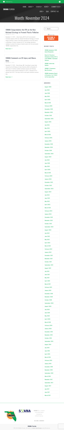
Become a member (51, 38)
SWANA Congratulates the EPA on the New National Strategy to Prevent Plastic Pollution (22, 31)
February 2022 (48, 249)
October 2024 (48, 150)
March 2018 (48, 376)
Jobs (41, 11)
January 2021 (48, 290)
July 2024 (47, 160)
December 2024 (49, 144)
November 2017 (49, 379)
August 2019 (48, 344)
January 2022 (48, 252)
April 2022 (47, 243)
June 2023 (47, 198)
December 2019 (49, 332)
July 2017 (47, 389)
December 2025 (49, 109)
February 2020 (48, 325)
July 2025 (47, 125)
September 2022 (49, 227)
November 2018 (49, 370)
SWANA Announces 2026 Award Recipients (51, 51)
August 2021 (48, 268)
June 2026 (47, 93)
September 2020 (49, 303)
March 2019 (48, 357)
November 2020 (49, 297)
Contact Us (55, 11)
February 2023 (48, 211)
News (46, 7)
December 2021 (49, 255)
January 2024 (48, 179)
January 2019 (48, 363)
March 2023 (48, 208)
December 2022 (49, 217)
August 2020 (48, 306)
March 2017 (48, 395)
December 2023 (49, 182)
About (30, 7)
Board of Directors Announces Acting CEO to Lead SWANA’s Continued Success (51, 57)
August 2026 (48, 87)
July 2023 (47, 195)
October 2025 (48, 115)
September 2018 (49, 373)
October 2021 (48, 262)
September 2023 (49, 188)
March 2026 (48, 103)
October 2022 (48, 223)
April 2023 (47, 204)
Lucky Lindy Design (37, 428)
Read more (8, 48)
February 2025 (48, 138)
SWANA (9, 9)
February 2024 (48, 176)
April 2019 (47, 354)
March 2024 (48, 173)
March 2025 (48, 134)
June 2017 (47, 392)
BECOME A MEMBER (39, 421)
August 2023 (48, 192)
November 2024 (49, 147)
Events (38, 7)
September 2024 (49, 153)
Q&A (47, 11)
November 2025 (49, 112)
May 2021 (47, 277)
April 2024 (47, 169)
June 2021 (47, 274)
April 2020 (47, 319)
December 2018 (49, 367)
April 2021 (47, 281)
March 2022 (48, 246)
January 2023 (48, 214)
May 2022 (47, 239)
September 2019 (49, 341)
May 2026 (47, 96)
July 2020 (47, 309)
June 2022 (47, 236)
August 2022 (48, 230)
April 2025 (47, 131)
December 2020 (49, 293)
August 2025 (48, 122)
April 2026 (47, 99)
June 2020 (47, 312)
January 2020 (48, 328)
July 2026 (47, 90)
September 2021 (49, 265)
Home (24, 7)
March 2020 (48, 322)
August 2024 (48, 157)
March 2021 (48, 284)
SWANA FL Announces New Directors (50, 69)
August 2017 (48, 386)
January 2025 (48, 141)
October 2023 (48, 185)
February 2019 (48, 360)
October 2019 (48, 338)
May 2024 (47, 166)
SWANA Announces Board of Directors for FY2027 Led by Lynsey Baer (51, 75)
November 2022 (49, 220)
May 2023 (47, 201)
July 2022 (47, 233)
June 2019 (47, 351)
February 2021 (48, 287)
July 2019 (47, 347)
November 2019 (49, 335)
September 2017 (49, 382)
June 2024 (47, 163)
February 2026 (48, 106)
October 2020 (48, 300)
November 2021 (49, 258)
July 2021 (47, 271)
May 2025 (47, 128)
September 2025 (49, 118)
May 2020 (47, 316)
